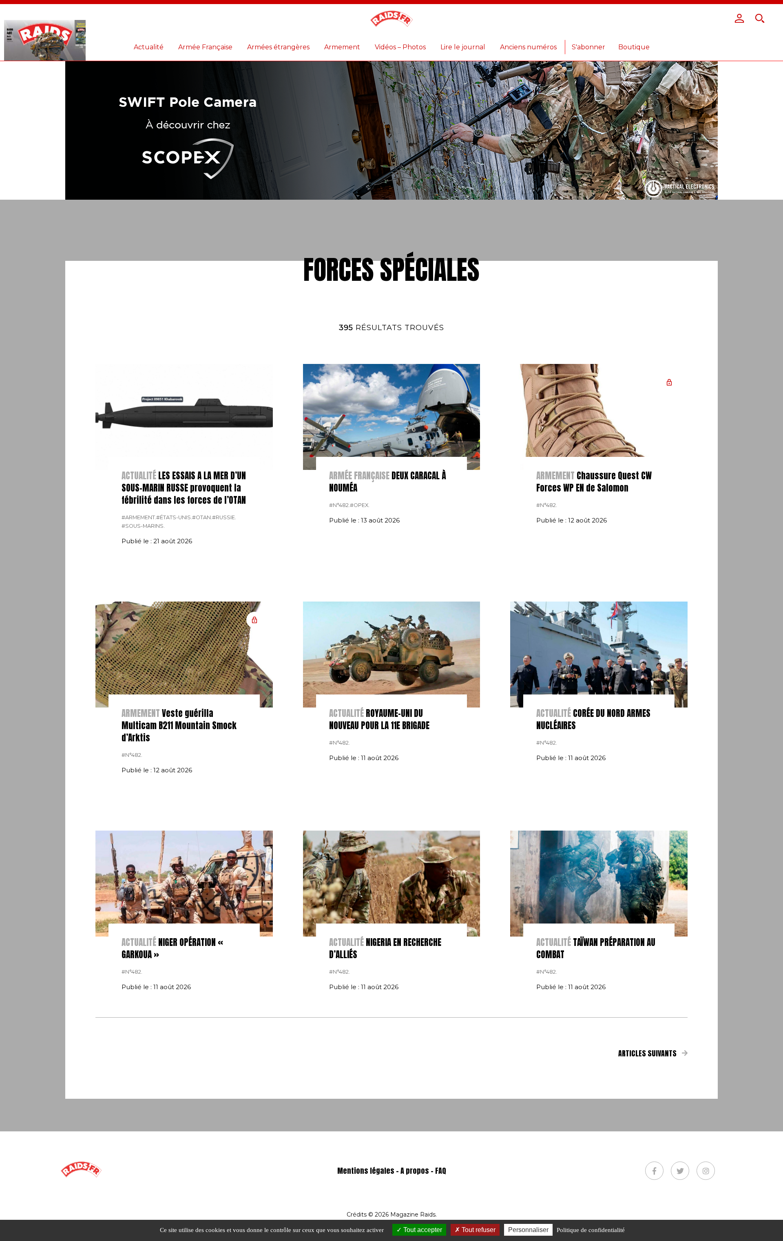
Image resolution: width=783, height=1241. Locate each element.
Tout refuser (477, 1229)
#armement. (139, 517)
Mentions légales (365, 1170)
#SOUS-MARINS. (143, 526)
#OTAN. (202, 517)
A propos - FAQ (423, 1170)
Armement (342, 47)
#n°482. (339, 505)
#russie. (224, 517)
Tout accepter (422, 1229)
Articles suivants (648, 1053)
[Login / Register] (739, 18)
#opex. (359, 505)
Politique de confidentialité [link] (591, 1230)
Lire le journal (462, 47)
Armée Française (205, 47)
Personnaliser (528, 1229)
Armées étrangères (278, 47)
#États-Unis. (174, 517)
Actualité (149, 47)
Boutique (634, 47)
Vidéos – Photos (400, 47)
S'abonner (588, 47)
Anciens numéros (528, 47)
